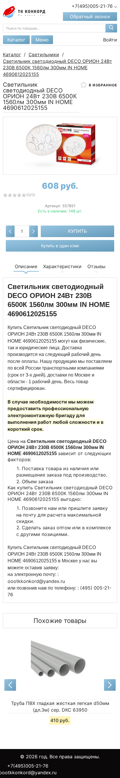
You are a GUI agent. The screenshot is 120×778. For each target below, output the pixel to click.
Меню (42, 40)
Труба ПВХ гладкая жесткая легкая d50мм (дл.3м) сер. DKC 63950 (60, 706)
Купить (77, 231)
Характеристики (62, 266)
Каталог (16, 40)
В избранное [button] (102, 85)
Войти (109, 40)
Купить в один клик (60, 245)
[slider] (14, 195)
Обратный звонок (90, 16)
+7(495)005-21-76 (27, 766)
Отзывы (96, 266)
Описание (26, 266)
